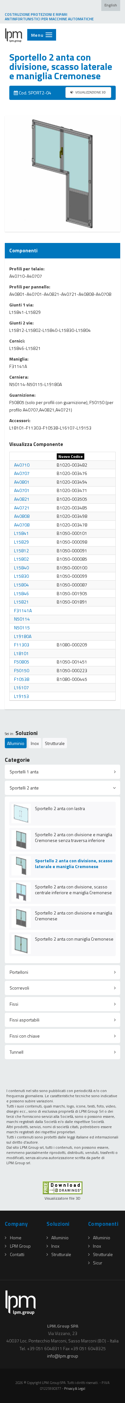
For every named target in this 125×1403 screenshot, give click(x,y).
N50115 (22, 627)
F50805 (21, 661)
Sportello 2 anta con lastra (60, 808)
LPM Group (20, 1246)
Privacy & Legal (74, 1388)
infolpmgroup (62, 1355)
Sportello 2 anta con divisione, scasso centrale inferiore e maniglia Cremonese (73, 889)
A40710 (21, 464)
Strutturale (55, 743)
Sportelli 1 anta (24, 771)
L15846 (21, 593)
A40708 (21, 524)
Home (15, 1237)
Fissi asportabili (24, 1019)
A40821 (21, 499)
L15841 (21, 533)
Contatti (17, 1254)
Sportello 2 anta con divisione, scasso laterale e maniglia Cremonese (74, 863)
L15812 (21, 550)
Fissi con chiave (25, 1035)
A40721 (21, 507)
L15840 (21, 567)
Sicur (97, 1262)
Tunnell (16, 1052)
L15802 (21, 559)
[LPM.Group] (14, 35)
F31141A (23, 610)
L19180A (22, 636)
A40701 (21, 490)
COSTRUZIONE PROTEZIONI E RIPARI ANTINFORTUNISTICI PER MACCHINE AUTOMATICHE (49, 16)
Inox (35, 743)
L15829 (21, 541)
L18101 (21, 653)
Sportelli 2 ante (24, 787)
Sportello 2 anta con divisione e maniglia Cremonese (73, 915)
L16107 (21, 687)
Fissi (14, 1004)
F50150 (21, 670)
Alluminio (15, 743)
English (110, 5)
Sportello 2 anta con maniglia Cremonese (74, 938)
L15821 (21, 601)
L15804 (21, 584)
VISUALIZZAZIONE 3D (90, 92)
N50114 (22, 618)
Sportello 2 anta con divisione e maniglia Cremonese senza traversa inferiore (73, 837)
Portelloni (19, 972)
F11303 (21, 644)
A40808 (21, 516)
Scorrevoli (19, 987)
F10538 (21, 679)
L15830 (21, 576)
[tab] (62, 772)
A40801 (21, 482)
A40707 (21, 473)
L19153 (21, 696)
